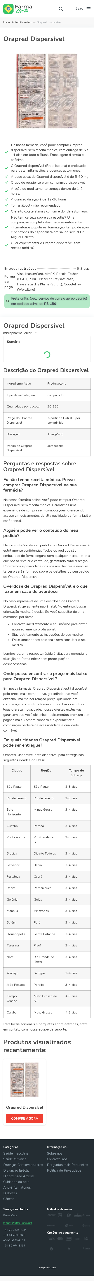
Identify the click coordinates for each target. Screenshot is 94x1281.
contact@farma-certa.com (17, 1222)
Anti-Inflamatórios (23, 22)
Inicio (6, 22)
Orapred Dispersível (24, 1107)
